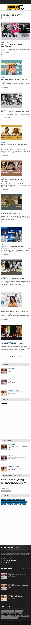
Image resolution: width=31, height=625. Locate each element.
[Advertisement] (15, 422)
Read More (4, 54)
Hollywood (14, 618)
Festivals (3, 244)
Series (12, 615)
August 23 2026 (11, 372)
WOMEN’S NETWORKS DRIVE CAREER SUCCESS (14, 79)
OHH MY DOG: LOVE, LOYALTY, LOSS (11, 214)
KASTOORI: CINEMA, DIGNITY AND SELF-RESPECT (14, 144)
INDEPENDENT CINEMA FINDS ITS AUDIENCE (13, 246)
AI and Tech (9, 504)
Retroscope (4, 277)
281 (18, 356)
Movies (3, 142)
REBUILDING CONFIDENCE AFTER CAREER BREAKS (14, 311)
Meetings (23, 504)
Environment (21, 499)
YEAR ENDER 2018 (18, 611)
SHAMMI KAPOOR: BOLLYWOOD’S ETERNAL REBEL (15, 112)
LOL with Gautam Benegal (8, 611)
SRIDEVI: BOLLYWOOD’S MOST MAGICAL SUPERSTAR (12, 180)
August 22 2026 (11, 393)
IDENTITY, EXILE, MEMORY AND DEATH (11, 344)
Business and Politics (16, 501)
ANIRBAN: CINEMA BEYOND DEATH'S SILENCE (13, 279)
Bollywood (4, 110)
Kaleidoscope (4, 42)
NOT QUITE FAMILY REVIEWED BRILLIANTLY (12, 45)
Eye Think (17, 615)
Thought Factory (6, 618)
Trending (16, 504)
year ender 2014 (5, 499)
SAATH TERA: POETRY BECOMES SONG (16, 392)
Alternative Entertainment (8, 342)
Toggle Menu (16, 2)
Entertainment (5, 613)
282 (20, 356)
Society (3, 504)
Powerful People (11, 368)
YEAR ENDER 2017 (5, 501)
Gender (3, 77)
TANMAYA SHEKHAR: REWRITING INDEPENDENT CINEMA (18, 370)
